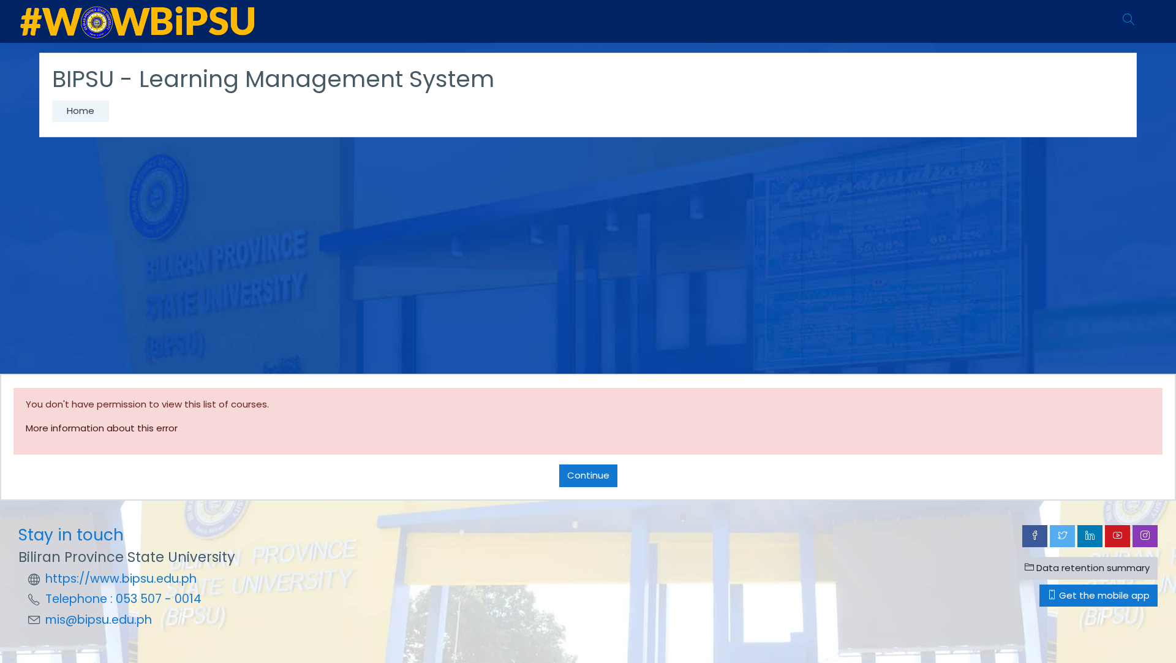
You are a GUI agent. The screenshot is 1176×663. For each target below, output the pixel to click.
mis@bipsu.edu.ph (98, 620)
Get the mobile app (1103, 595)
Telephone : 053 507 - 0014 (123, 599)
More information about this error (102, 428)
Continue (588, 475)
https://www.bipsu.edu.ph (121, 578)
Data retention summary (1092, 567)
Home (80, 110)
